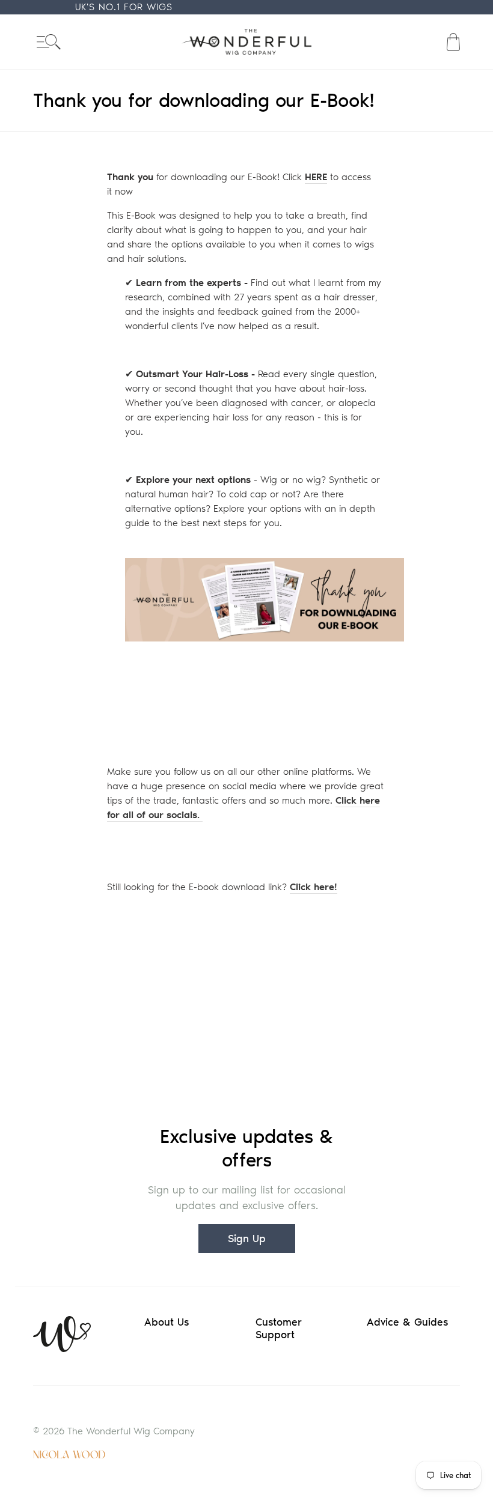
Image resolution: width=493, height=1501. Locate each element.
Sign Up (247, 1238)
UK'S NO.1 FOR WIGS (124, 7)
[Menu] (48, 42)
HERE (316, 177)
